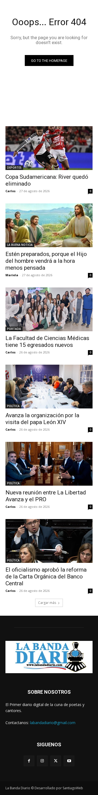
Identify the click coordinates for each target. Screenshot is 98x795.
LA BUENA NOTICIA (20, 245)
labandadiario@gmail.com (52, 722)
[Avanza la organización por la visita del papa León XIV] (49, 386)
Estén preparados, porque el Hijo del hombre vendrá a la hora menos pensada (46, 261)
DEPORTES (14, 167)
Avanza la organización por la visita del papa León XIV (42, 418)
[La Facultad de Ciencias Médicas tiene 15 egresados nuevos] (49, 309)
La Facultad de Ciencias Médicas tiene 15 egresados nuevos (47, 341)
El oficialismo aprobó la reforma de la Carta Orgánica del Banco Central (46, 576)
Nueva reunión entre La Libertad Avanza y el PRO (45, 496)
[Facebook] (29, 761)
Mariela (11, 275)
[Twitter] (55, 761)
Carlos (10, 191)
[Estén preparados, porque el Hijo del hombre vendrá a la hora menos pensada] (49, 225)
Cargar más (47, 602)
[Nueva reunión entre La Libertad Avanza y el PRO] (49, 464)
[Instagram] (42, 761)
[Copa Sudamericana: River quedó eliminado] (49, 148)
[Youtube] (69, 761)
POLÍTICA (13, 406)
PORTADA (14, 329)
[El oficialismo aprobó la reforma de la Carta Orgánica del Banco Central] (49, 541)
